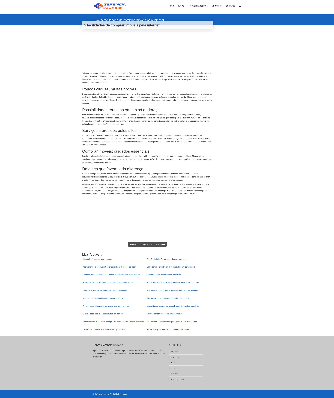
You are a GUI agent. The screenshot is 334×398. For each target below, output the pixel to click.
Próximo (159, 244)
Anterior (135, 244)
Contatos (230, 6)
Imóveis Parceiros (199, 6)
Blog (97, 20)
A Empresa (217, 6)
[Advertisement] (147, 51)
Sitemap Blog (177, 379)
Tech (173, 368)
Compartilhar (147, 244)
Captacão (175, 352)
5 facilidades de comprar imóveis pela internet (132, 19)
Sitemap (174, 373)
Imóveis (182, 6)
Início (171, 6)
